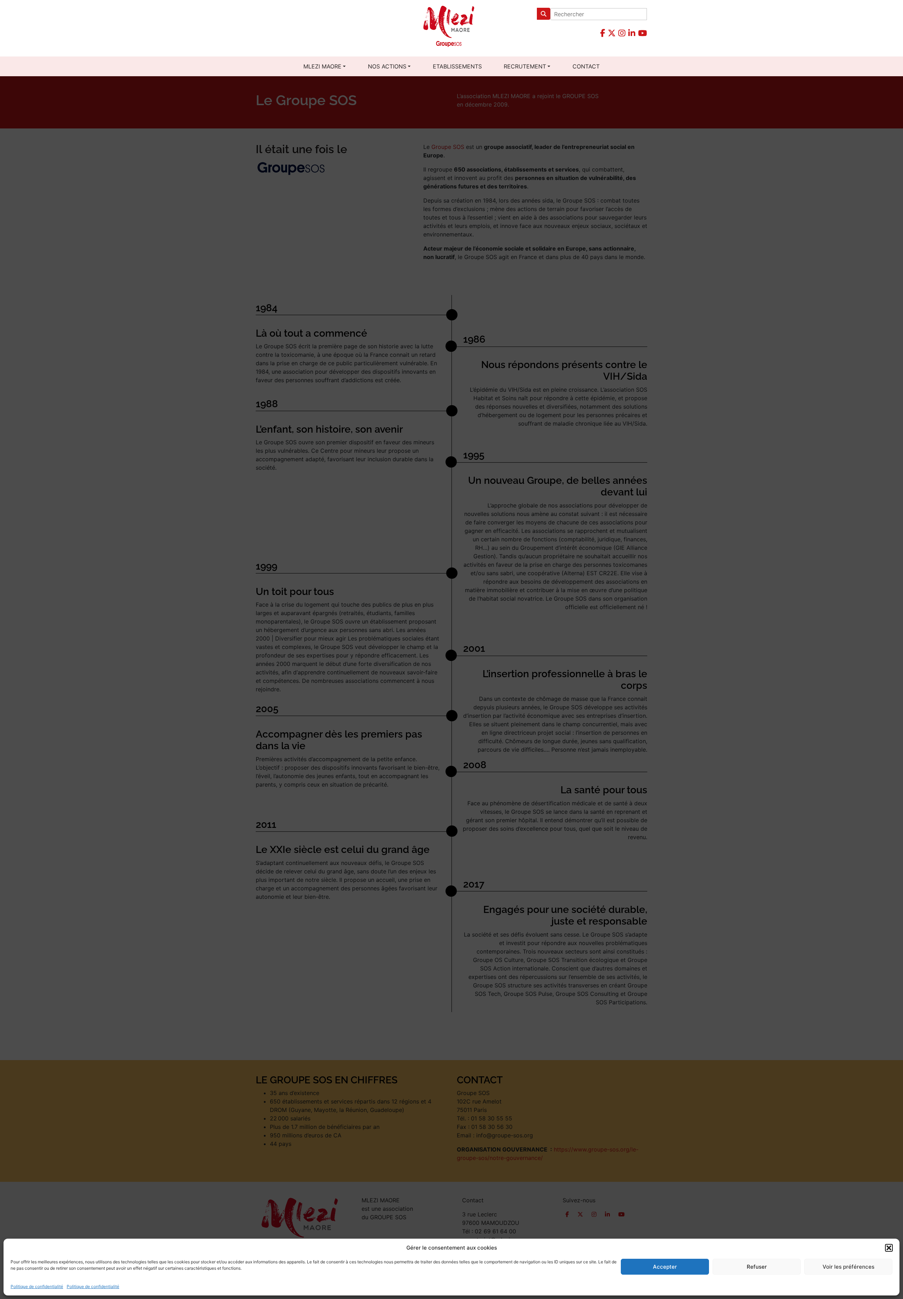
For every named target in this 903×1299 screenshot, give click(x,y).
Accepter (665, 1266)
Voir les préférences (848, 1266)
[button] (888, 1247)
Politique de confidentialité (37, 1286)
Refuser (757, 1266)
